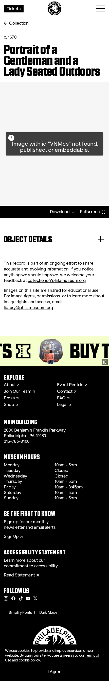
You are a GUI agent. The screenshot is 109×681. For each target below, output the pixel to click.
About (9, 385)
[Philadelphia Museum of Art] (55, 8)
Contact (64, 391)
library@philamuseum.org (28, 307)
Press (9, 398)
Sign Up (11, 537)
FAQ (61, 398)
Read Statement (19, 575)
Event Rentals (70, 385)
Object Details (28, 239)
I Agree (55, 671)
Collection (19, 23)
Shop (9, 405)
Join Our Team (17, 391)
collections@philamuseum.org (56, 280)
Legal (62, 405)
